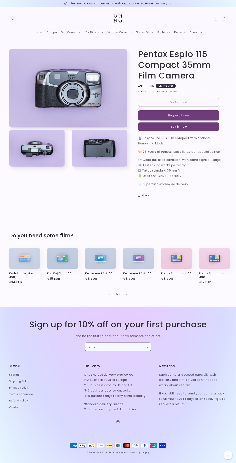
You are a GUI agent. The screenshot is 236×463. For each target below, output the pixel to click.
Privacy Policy (18, 387)
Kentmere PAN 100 (99, 273)
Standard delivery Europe (104, 404)
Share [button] (146, 195)
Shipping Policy (19, 381)
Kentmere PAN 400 (137, 273)
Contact (15, 407)
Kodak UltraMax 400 (21, 275)
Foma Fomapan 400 (211, 275)
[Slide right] (126, 294)
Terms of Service (21, 394)
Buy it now (179, 127)
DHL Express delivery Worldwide (108, 375)
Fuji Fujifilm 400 (59, 273)
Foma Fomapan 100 (176, 273)
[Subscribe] (147, 347)
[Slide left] (110, 294)
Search (14, 375)
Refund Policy (18, 401)
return (180, 404)
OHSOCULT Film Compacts (111, 452)
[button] (13, 19)
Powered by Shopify (138, 452)
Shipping (143, 91)
